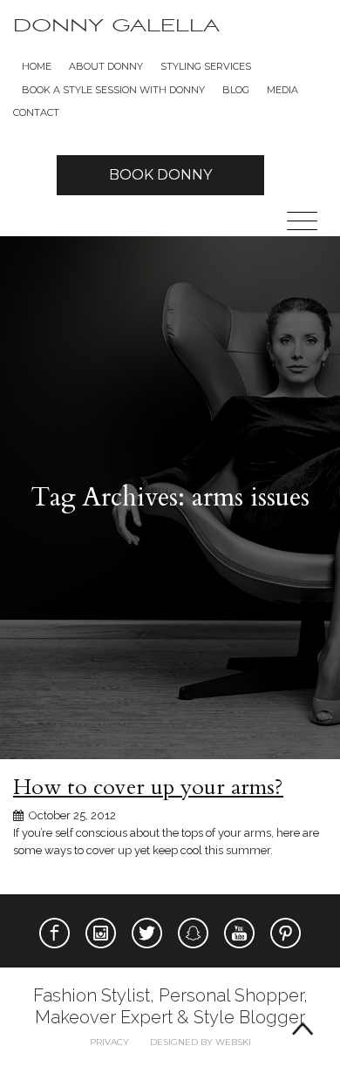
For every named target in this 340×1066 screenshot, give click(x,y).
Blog (235, 90)
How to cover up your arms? (148, 787)
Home (36, 66)
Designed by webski (200, 1042)
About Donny (106, 66)
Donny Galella (116, 25)
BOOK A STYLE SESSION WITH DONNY (113, 90)
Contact (36, 112)
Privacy (109, 1042)
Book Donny (160, 174)
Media (282, 90)
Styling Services (205, 66)
